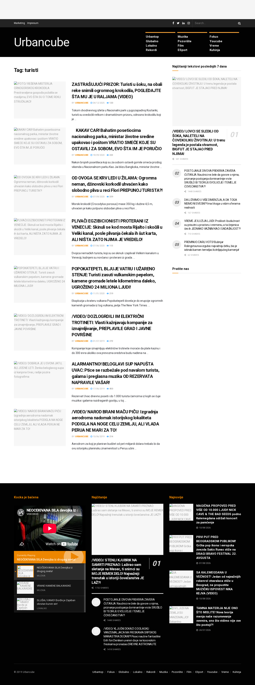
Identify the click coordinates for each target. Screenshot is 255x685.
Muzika (183, 36)
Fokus (214, 36)
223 (111, 155)
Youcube (216, 41)
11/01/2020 (98, 293)
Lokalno (151, 45)
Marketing (19, 23)
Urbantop (152, 36)
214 (111, 436)
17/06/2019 (98, 388)
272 (111, 341)
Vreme (214, 45)
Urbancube (41, 42)
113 (111, 245)
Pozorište (184, 41)
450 (111, 388)
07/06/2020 (98, 245)
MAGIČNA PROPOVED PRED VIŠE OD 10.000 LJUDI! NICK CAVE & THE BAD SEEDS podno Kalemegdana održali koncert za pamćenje (218, 514)
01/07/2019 (98, 341)
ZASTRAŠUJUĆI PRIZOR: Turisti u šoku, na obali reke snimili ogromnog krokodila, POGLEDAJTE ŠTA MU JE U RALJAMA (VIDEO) (117, 90)
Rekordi (151, 50)
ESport (182, 50)
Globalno (152, 41)
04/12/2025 (98, 103)
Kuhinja (215, 50)
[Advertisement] (127, 9)
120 (111, 103)
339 (111, 196)
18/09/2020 (98, 155)
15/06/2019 (98, 436)
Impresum (32, 23)
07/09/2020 (98, 196)
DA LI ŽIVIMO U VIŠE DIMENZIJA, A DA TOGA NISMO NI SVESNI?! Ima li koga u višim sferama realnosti (212, 203)
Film (181, 45)
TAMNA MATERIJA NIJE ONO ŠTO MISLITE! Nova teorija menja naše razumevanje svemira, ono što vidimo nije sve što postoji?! (218, 616)
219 (111, 293)
